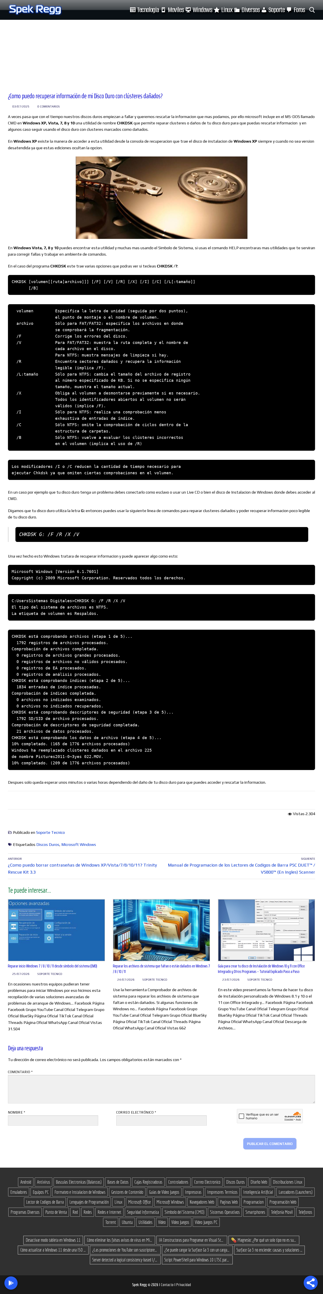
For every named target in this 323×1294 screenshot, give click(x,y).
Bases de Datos (118, 1182)
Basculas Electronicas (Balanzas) (79, 1182)
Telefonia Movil (282, 1212)
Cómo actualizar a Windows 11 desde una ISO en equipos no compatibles (53, 1249)
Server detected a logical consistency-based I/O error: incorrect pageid (125, 1259)
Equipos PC (41, 1192)
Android (25, 1182)
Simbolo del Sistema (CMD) (184, 1212)
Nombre (16, 1112)
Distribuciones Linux (287, 1182)
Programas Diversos (25, 1212)
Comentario (20, 1072)
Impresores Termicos (222, 1192)
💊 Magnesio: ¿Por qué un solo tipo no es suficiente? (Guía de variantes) (264, 1240)
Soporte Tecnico (50, 832)
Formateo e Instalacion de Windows (79, 1192)
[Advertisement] (161, 53)
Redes (87, 1212)
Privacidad (183, 1284)
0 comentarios (48, 106)
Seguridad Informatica (143, 1212)
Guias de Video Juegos (164, 1192)
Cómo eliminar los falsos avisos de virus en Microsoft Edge (120, 1240)
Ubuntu (127, 1222)
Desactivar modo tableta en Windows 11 (53, 1240)
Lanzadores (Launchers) (295, 1192)
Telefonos (305, 1212)
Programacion (253, 1202)
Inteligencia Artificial (258, 1192)
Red (75, 1212)
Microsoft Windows (78, 844)
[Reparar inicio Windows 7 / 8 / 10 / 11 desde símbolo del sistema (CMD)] (56, 930)
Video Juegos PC (206, 1222)
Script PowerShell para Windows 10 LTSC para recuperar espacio (197, 1259)
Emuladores (18, 1192)
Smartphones (255, 1212)
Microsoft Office (139, 1202)
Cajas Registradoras (148, 1182)
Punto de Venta (56, 1212)
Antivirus (43, 1182)
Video (162, 1222)
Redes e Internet (109, 1212)
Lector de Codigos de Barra (45, 1202)
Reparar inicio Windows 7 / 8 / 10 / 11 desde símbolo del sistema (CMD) (52, 966)
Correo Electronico (207, 1182)
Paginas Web (229, 1202)
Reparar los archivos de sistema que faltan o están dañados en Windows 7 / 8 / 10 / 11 (161, 969)
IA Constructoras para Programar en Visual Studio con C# (192, 1240)
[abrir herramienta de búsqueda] (312, 10)
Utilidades (145, 1222)
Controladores (178, 1182)
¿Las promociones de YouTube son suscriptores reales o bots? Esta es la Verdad (125, 1249)
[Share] (311, 1283)
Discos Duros (47, 844)
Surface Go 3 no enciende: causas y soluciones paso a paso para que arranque (269, 1249)
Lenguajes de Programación (89, 1202)
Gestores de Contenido (127, 1192)
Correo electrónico (136, 1112)
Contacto (167, 1284)
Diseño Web (258, 1182)
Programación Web (282, 1202)
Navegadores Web (202, 1202)
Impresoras (193, 1192)
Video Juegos (180, 1222)
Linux (118, 1202)
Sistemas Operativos (225, 1212)
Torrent (110, 1222)
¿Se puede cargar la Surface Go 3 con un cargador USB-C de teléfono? (197, 1249)
